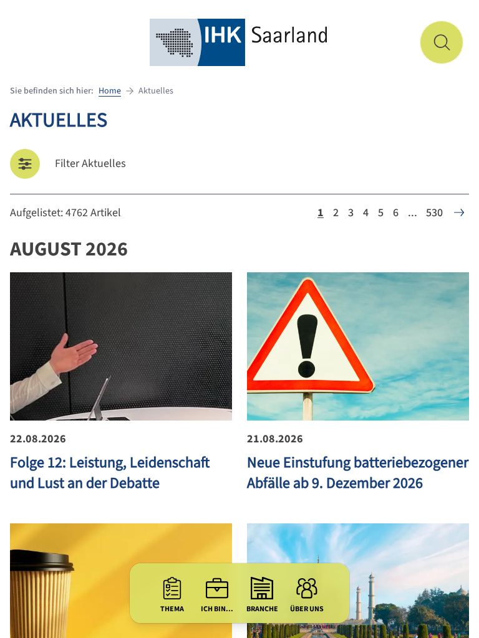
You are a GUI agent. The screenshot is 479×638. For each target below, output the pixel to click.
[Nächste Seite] (459, 212)
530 (434, 213)
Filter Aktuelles (90, 163)
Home (110, 91)
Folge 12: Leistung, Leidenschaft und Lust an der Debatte (110, 473)
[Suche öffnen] (441, 42)
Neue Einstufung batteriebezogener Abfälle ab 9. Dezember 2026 (357, 473)
